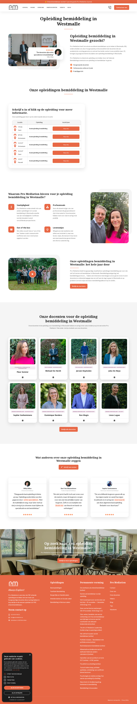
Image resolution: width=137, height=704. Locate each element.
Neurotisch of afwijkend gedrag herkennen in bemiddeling (90, 683)
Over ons (41, 7)
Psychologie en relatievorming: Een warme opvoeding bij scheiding (92, 677)
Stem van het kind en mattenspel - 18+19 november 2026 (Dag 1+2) (91, 609)
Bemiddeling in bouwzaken (88, 688)
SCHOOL (25, 7)
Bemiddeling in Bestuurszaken (60, 602)
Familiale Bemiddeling (57, 591)
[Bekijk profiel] (22, 351)
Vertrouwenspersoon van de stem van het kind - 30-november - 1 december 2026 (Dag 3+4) (92, 602)
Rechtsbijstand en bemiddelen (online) (92, 646)
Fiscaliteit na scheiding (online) (90, 664)
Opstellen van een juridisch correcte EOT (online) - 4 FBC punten (92, 659)
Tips (111, 606)
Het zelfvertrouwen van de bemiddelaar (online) (89, 635)
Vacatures (113, 609)
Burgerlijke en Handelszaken (59, 595)
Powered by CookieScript (17, 700)
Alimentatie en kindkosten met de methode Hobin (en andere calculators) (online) (91, 651)
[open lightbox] (32, 274)
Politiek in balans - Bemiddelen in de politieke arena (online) (92, 641)
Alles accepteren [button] (17, 688)
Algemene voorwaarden (114, 700)
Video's (62, 7)
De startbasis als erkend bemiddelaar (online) (92, 589)
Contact (112, 588)
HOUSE (32, 7)
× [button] (30, 655)
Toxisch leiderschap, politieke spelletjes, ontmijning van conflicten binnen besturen (92, 670)
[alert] (17, 677)
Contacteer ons (121, 7)
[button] (17, 697)
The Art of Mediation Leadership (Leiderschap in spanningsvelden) (91, 629)
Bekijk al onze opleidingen (68, 560)
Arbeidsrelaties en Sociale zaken (61, 599)
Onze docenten (52, 7)
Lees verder (16, 670)
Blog (69, 7)
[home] (13, 7)
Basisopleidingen (56, 588)
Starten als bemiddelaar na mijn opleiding (90, 595)
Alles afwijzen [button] (17, 693)
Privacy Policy (125, 700)
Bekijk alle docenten (68, 429)
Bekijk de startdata (78, 286)
